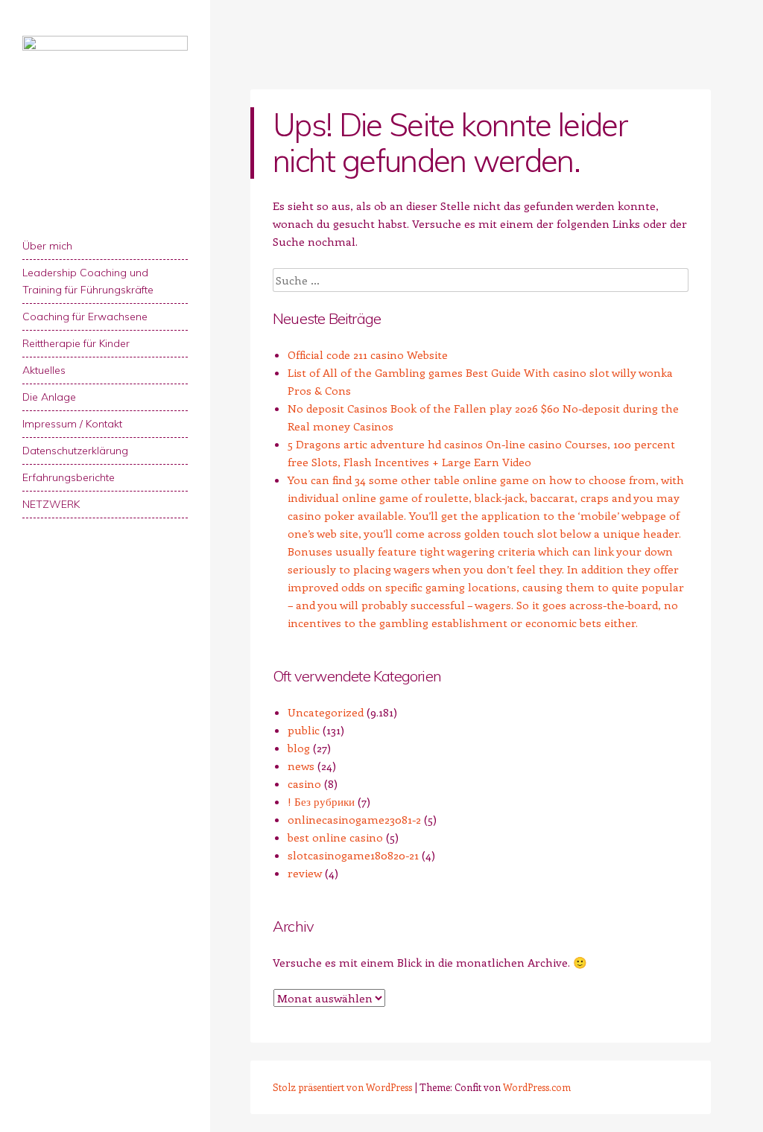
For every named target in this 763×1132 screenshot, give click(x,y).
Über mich (47, 245)
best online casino (335, 837)
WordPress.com (537, 1087)
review (305, 872)
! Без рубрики (321, 801)
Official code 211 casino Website (368, 354)
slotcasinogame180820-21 (353, 855)
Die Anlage (49, 397)
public (304, 729)
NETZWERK (51, 504)
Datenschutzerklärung (75, 450)
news (301, 765)
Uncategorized (326, 712)
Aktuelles (44, 370)
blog (299, 747)
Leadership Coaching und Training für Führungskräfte (87, 281)
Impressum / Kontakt (72, 423)
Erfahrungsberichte (68, 477)
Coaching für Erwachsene (85, 316)
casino (304, 783)
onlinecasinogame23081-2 (354, 819)
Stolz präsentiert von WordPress (342, 1087)
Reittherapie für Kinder (76, 343)
